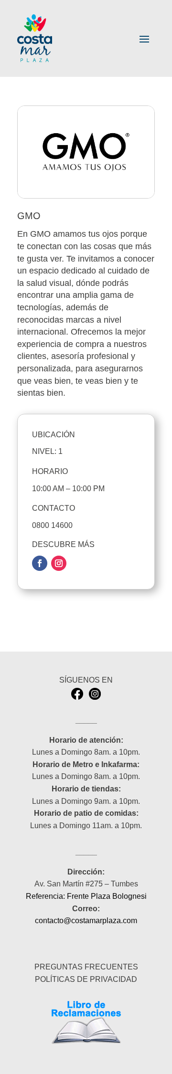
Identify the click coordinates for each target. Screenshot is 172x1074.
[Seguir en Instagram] (58, 563)
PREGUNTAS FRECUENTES (86, 967)
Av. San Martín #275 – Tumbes (86, 884)
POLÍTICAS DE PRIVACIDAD (86, 979)
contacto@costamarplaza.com (86, 920)
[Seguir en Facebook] (39, 563)
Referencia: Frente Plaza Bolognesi (86, 896)
